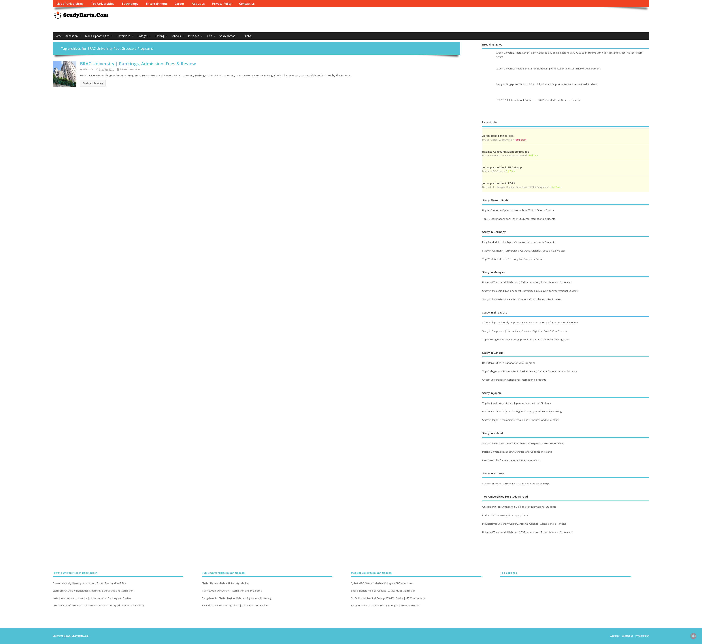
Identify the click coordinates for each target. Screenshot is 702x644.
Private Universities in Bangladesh (75, 573)
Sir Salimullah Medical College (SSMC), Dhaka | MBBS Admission (388, 598)
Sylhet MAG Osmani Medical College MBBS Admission (382, 583)
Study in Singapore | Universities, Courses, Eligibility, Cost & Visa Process (524, 331)
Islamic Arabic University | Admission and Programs (232, 590)
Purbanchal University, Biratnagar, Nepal (505, 515)
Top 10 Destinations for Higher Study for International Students (518, 218)
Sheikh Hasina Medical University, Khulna (225, 583)
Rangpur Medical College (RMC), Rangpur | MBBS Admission (385, 605)
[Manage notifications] (693, 636)
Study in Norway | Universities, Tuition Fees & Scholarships (516, 483)
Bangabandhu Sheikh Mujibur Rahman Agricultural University (236, 598)
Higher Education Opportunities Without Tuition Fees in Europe (518, 210)
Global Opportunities (97, 36)
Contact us (247, 4)
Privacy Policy (222, 4)
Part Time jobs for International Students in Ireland (511, 460)
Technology (130, 4)
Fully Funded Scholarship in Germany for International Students (518, 242)
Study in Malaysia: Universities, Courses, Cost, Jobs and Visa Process (521, 299)
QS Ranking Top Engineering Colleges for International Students (519, 506)
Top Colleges (508, 573)
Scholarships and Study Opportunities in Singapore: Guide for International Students (530, 322)
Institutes (193, 36)
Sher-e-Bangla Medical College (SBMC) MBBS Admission (383, 590)
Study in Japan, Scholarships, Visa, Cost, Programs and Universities (521, 420)
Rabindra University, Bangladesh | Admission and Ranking (235, 605)
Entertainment (156, 4)
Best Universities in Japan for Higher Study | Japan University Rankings (522, 411)
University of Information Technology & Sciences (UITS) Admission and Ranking (98, 605)
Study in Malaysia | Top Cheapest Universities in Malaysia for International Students (530, 290)
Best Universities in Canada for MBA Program (508, 363)
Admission (71, 36)
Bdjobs (247, 36)
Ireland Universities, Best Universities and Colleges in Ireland (517, 451)
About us (198, 4)
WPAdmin (88, 69)
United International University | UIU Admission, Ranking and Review (92, 598)
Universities (123, 36)
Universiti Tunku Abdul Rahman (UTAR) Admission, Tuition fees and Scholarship (527, 282)
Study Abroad (227, 36)
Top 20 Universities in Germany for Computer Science (513, 259)
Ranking (159, 36)
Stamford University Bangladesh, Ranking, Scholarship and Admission (93, 590)
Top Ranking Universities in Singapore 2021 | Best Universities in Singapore (525, 339)
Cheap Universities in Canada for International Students (514, 379)
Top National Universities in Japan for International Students (516, 403)
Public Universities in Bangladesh (223, 573)
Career (179, 4)
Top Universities (102, 4)
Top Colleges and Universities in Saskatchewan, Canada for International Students (529, 371)
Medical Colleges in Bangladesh (371, 573)
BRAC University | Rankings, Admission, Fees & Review (138, 64)
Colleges (142, 36)
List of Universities (69, 4)
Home (58, 36)
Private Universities (130, 69)
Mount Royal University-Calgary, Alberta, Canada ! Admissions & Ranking (524, 523)
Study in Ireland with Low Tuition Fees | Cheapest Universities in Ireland (523, 443)
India (209, 36)
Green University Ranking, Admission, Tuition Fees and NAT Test (90, 583)
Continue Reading (92, 83)
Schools (176, 36)
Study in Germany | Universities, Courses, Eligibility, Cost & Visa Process (524, 250)
